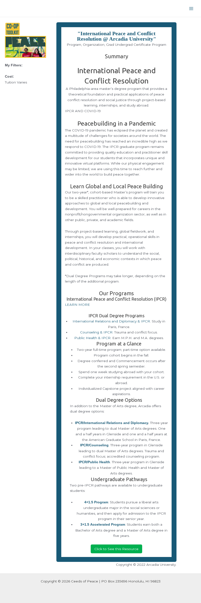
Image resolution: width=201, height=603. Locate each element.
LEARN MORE (77, 305)
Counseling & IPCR (96, 332)
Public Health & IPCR (92, 338)
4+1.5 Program (96, 502)
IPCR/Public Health (94, 462)
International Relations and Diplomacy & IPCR (111, 321)
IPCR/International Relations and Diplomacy (111, 423)
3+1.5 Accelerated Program (102, 524)
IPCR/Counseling (94, 445)
